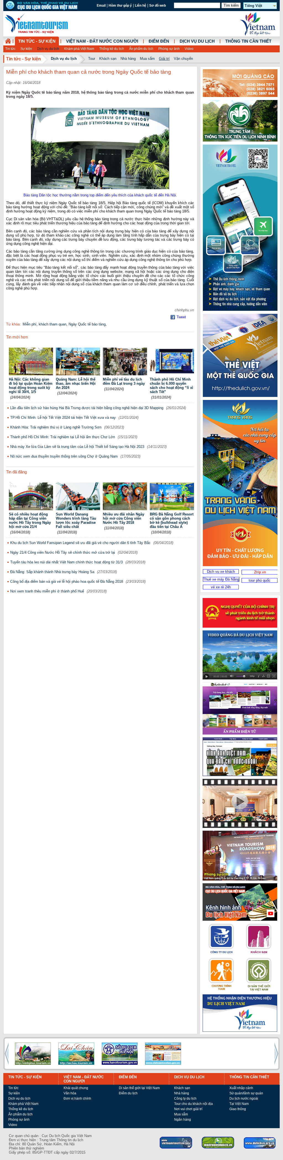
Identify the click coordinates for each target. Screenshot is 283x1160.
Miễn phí (29, 324)
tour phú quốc (260, 580)
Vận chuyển (183, 59)
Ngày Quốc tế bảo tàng (87, 324)
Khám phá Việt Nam (79, 49)
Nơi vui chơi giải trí (188, 1109)
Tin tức (10, 49)
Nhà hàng (128, 59)
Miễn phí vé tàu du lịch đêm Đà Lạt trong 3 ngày (124, 381)
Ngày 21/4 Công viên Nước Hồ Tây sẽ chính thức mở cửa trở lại (62, 552)
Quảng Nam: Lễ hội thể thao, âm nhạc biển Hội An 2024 (76, 383)
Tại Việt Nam (239, 1104)
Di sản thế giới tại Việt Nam (139, 1088)
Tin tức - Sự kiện (37, 41)
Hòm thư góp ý (120, 5)
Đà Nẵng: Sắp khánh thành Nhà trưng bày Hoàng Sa (52, 572)
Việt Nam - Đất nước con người (102, 41)
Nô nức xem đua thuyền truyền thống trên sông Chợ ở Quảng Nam (64, 456)
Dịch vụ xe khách (221, 571)
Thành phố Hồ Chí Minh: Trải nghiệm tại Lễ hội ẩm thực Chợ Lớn (62, 437)
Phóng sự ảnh (169, 49)
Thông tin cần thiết (248, 41)
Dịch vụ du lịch (48, 49)
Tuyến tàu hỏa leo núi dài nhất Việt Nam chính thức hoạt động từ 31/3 (66, 562)
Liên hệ (140, 5)
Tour (91, 59)
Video (189, 49)
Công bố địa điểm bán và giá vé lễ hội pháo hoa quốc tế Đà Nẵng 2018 (66, 581)
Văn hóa (70, 1093)
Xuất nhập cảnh (241, 1088)
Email (101, 5)
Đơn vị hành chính (77, 1098)
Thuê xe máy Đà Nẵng (221, 579)
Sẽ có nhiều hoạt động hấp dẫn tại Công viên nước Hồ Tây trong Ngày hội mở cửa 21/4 (30, 520)
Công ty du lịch (185, 1098)
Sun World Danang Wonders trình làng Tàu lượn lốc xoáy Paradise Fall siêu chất (76, 520)
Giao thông (237, 1109)
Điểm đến (159, 41)
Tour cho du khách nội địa (193, 1104)
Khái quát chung (76, 1088)
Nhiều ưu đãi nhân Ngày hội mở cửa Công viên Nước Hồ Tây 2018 (123, 518)
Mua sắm (147, 59)
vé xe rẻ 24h (221, 587)
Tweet (181, 317)
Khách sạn (107, 59)
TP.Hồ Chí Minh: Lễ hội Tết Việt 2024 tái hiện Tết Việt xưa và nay (63, 417)
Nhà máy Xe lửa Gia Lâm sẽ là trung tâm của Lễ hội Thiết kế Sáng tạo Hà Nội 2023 (77, 447)
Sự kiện (26, 49)
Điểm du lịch (128, 1093)
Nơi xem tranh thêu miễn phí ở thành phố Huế (47, 591)
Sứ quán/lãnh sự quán (246, 1093)
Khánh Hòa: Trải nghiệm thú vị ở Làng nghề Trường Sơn (55, 427)
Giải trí (164, 59)
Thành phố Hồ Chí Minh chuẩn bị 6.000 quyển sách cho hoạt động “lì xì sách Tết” (171, 385)
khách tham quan (52, 324)
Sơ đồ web (157, 5)
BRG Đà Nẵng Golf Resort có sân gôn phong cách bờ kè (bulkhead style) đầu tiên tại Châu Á (171, 520)
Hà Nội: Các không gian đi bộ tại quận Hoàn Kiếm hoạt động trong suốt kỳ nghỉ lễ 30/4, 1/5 (31, 385)
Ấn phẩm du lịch (141, 49)
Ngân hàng (182, 1119)
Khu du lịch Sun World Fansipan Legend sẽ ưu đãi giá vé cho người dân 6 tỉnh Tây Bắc (80, 543)
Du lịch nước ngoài (243, 1098)
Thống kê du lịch (111, 49)
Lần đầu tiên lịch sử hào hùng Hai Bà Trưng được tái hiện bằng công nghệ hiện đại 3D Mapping (86, 408)
